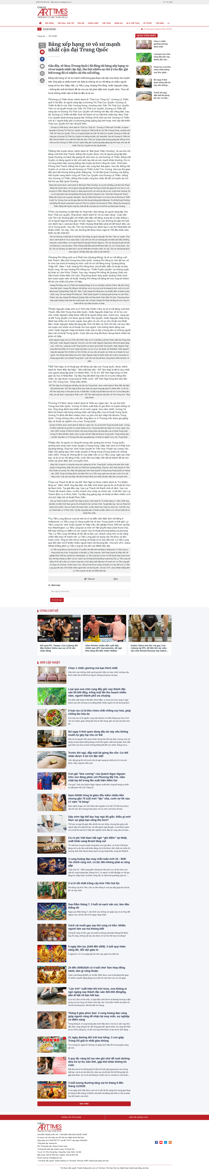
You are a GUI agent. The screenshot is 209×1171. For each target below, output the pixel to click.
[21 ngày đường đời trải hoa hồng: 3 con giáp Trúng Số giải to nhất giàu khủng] (51, 1044)
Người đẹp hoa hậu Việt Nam (43, 29)
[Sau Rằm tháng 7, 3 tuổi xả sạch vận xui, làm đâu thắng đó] (51, 911)
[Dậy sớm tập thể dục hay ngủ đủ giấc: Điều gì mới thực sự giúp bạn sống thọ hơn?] (51, 824)
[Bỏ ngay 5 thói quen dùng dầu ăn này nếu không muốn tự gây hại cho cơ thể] (51, 738)
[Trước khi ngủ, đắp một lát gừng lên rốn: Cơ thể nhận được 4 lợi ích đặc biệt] (51, 760)
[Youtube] (161, 1142)
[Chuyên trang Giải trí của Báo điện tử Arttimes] (52, 12)
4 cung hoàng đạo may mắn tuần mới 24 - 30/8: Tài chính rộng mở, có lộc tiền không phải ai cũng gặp (99, 862)
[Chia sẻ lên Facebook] (42, 59)
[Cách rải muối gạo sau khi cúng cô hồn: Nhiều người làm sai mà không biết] (51, 932)
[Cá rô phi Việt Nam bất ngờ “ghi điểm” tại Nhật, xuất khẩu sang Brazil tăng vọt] (51, 845)
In (117, 579)
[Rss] (170, 1142)
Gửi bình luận (57, 600)
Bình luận (42, 45)
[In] (42, 73)
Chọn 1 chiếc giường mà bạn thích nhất (92, 668)
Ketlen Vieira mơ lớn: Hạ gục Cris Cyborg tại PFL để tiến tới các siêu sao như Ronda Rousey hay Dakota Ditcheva (149, 648)
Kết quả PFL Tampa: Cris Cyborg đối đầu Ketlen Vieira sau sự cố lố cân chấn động (59, 648)
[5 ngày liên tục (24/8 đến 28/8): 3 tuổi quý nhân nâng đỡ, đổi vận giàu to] (51, 953)
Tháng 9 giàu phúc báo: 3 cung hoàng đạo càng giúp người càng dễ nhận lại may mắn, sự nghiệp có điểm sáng (98, 1016)
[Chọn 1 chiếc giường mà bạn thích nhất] (51, 675)
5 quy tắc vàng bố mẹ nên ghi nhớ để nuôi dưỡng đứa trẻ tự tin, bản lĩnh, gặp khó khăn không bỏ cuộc (99, 1062)
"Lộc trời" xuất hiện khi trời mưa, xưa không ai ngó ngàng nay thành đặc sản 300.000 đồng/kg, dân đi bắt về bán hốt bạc (97, 992)
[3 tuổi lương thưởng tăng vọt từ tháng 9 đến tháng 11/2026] (51, 1090)
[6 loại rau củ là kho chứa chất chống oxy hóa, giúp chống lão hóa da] (51, 717)
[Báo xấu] (42, 80)
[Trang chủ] (40, 23)
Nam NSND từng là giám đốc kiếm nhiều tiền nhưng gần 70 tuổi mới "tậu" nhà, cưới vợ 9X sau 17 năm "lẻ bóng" (99, 798)
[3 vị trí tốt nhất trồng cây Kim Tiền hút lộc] (51, 890)
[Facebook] (156, 1142)
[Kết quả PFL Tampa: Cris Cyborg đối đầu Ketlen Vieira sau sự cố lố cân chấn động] (59, 628)
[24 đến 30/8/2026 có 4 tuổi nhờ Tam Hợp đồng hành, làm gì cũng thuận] (51, 974)
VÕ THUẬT (42, 639)
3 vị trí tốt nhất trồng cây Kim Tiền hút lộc (94, 883)
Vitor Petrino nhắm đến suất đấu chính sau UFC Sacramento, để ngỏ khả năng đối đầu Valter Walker (103, 648)
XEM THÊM (84, 1104)
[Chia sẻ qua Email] (42, 66)
